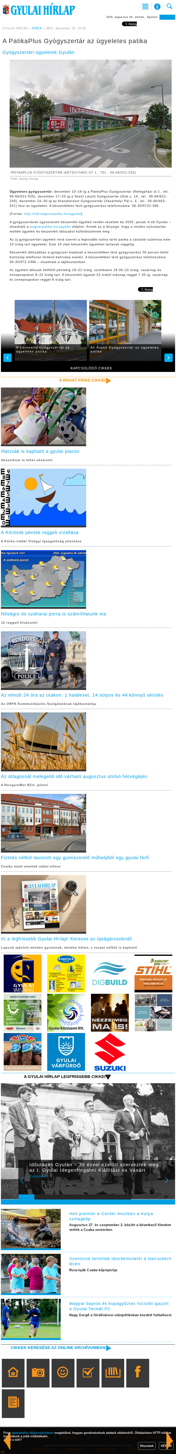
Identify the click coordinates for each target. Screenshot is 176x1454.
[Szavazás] (87, 1379)
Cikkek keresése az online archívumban (58, 1347)
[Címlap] (13, 1379)
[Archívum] (112, 1379)
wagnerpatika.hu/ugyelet (50, 226)
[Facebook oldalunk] (137, 1379)
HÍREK (37, 28)
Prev (25, 1183)
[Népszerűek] (63, 1379)
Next (169, 1183)
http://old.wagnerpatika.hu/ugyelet (52, 214)
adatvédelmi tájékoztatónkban (32, 1433)
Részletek (147, 1446)
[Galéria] (38, 1379)
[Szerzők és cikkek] (13, 1410)
